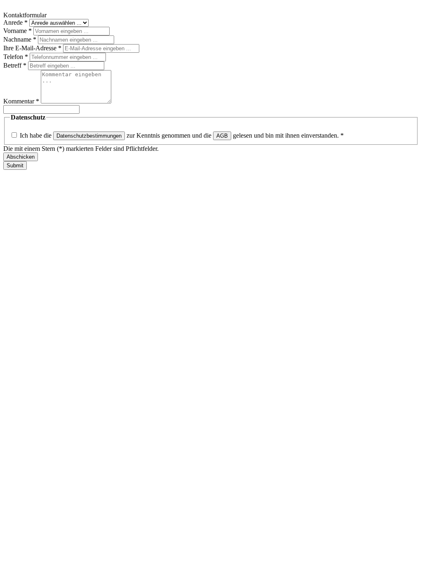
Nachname (19, 39)
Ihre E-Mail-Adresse (32, 48)
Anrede (15, 22)
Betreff (14, 65)
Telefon (15, 56)
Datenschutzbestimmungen (89, 136)
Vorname (17, 30)
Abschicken (21, 157)
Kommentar (21, 101)
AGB (222, 136)
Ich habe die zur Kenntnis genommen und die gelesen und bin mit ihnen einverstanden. (182, 135)
